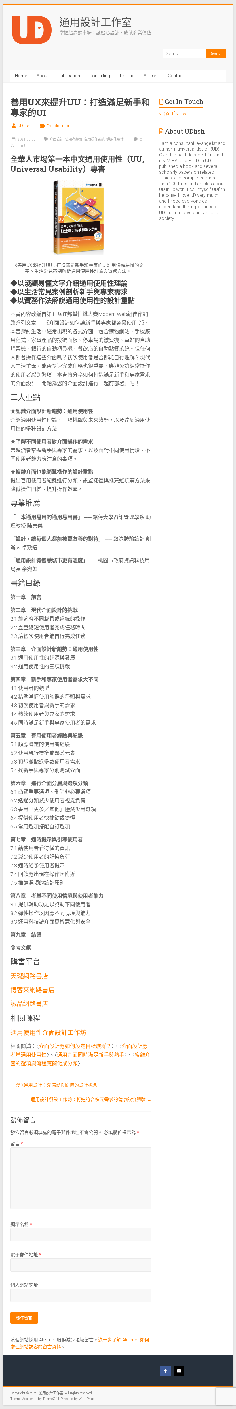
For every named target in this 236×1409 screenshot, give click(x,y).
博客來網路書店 (32, 989)
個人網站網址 (24, 1285)
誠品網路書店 (29, 1003)
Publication (69, 75)
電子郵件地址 (25, 1255)
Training (126, 75)
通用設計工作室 (95, 22)
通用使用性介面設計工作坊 (48, 1032)
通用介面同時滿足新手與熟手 (90, 1055)
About (43, 75)
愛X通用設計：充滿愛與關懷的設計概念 (53, 1085)
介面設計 (56, 139)
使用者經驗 (73, 139)
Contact (176, 75)
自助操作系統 (94, 139)
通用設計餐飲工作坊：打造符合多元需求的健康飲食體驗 (91, 1099)
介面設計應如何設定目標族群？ (75, 1046)
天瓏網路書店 (29, 976)
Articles (151, 75)
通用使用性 (115, 139)
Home (21, 75)
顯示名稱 (21, 1224)
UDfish (23, 125)
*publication (59, 125)
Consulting (99, 75)
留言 (16, 1143)
